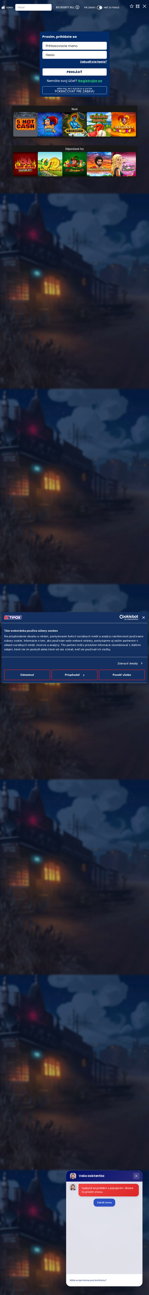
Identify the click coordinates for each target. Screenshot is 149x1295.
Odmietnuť (27, 674)
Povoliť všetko (122, 674)
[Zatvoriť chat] (136, 1176)
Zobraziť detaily (128, 663)
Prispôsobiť (72, 674)
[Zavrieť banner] (143, 617)
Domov (9, 7)
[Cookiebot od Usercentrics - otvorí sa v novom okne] (122, 617)
